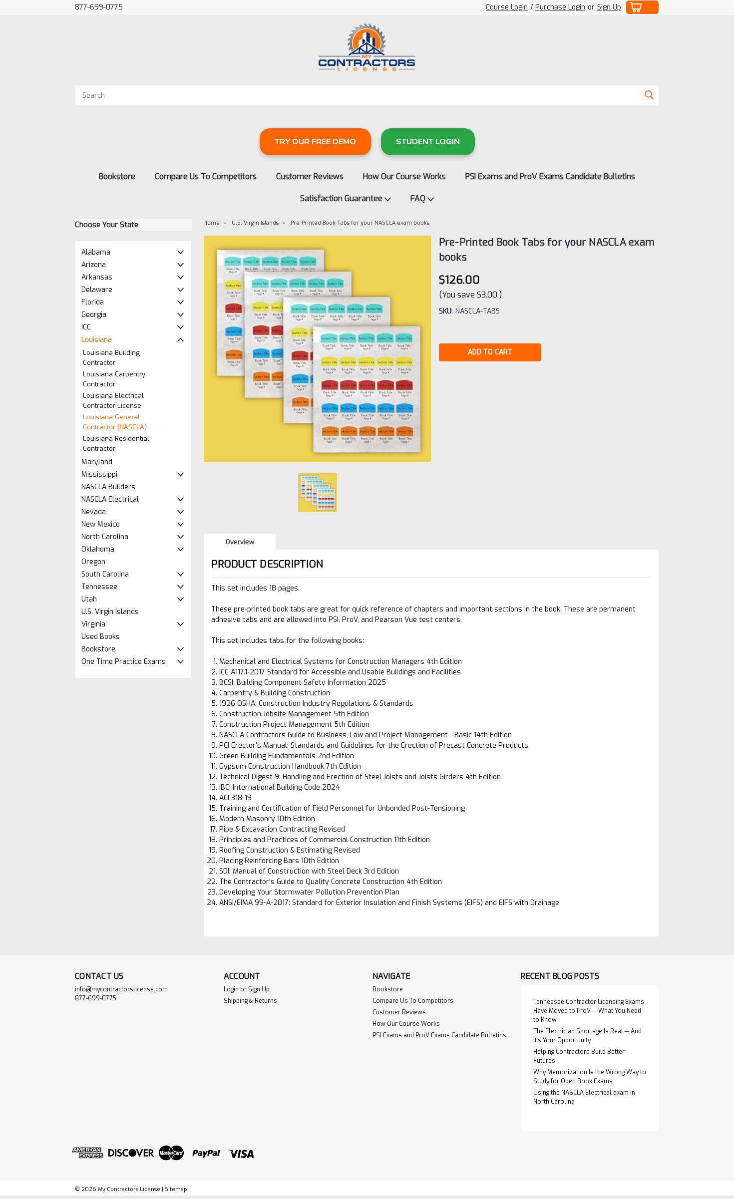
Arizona (93, 265)
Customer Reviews (310, 176)
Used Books (100, 636)
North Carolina (104, 537)
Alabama (95, 252)
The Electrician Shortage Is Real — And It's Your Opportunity (587, 1035)
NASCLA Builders (108, 487)
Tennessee (99, 587)
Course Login (507, 7)
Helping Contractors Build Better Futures (579, 1056)
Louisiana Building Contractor (111, 357)
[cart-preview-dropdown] (642, 7)
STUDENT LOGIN (428, 141)
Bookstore (117, 176)
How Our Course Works (404, 176)
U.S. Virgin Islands (110, 611)
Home (211, 223)
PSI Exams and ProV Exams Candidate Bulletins (550, 176)
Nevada (93, 512)
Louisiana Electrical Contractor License (113, 400)
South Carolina (105, 574)
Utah (89, 599)
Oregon (93, 562)
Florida (92, 302)
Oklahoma (97, 549)
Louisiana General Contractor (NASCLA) (115, 422)
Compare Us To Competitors (206, 176)
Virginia (93, 624)
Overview (240, 542)
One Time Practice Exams (123, 661)
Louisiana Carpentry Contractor (114, 379)
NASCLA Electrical (110, 499)
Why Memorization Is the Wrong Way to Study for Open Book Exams (589, 1076)
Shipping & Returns (250, 1001)
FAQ (418, 198)
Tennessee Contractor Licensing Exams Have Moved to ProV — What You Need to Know (588, 1011)
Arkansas (96, 277)
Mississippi (99, 474)
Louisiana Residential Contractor (116, 443)
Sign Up (609, 7)
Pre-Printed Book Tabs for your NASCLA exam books (360, 223)
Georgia (93, 314)
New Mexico (100, 524)
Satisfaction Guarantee (342, 198)
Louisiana (96, 339)
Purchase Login (560, 7)
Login (231, 989)
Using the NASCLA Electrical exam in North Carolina (584, 1097)
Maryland (96, 462)
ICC (86, 327)
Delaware (96, 290)
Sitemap (176, 1189)
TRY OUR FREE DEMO (315, 141)
